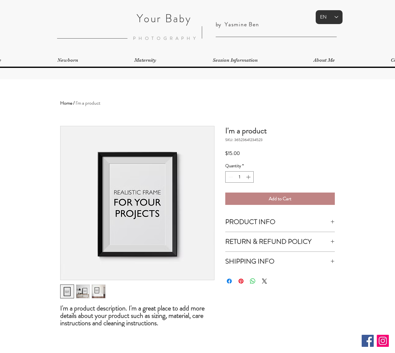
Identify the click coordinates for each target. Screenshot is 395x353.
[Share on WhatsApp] (252, 281)
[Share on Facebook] (229, 281)
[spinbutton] (239, 177)
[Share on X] (264, 281)
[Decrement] (230, 177)
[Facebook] (368, 341)
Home (66, 102)
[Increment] (249, 177)
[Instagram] (383, 341)
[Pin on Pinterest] (241, 281)
